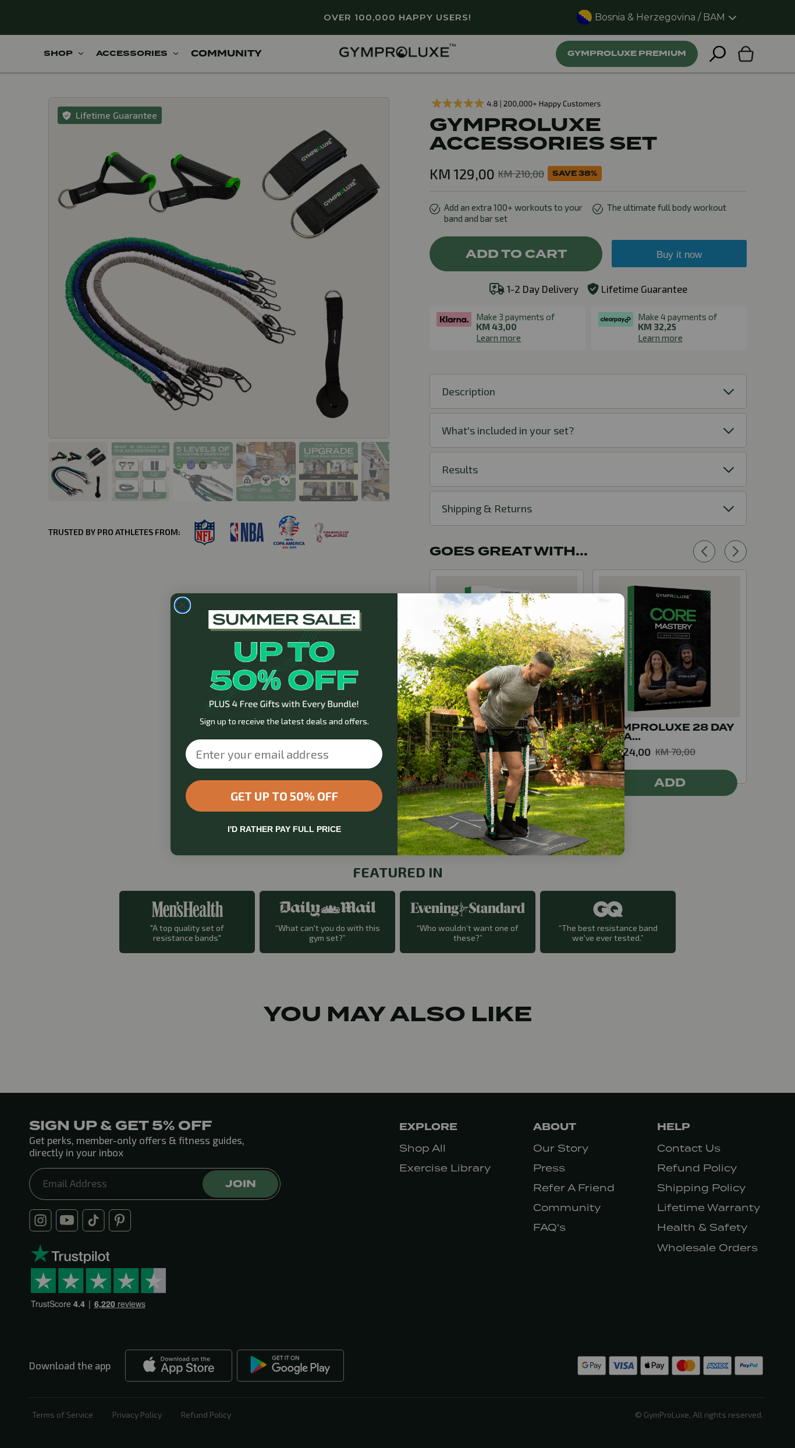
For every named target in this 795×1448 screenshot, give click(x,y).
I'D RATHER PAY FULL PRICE (284, 829)
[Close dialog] (182, 605)
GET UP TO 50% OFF (284, 796)
